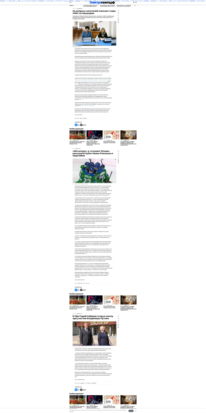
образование (94, 383)
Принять (131, 410)
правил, (76, 84)
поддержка (82, 383)
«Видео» (81, 99)
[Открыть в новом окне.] (77, 125)
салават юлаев (79, 283)
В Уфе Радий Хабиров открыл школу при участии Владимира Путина (90, 6)
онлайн (81, 118)
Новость (71, 5)
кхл (88, 283)
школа (78, 383)
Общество (75, 8)
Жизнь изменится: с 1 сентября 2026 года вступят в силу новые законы (124, 6)
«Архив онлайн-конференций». (88, 105)
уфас (78, 118)
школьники (89, 383)
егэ (85, 383)
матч (84, 283)
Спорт (74, 148)
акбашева (85, 118)
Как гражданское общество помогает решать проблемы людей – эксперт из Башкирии (107, 6)
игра (86, 283)
